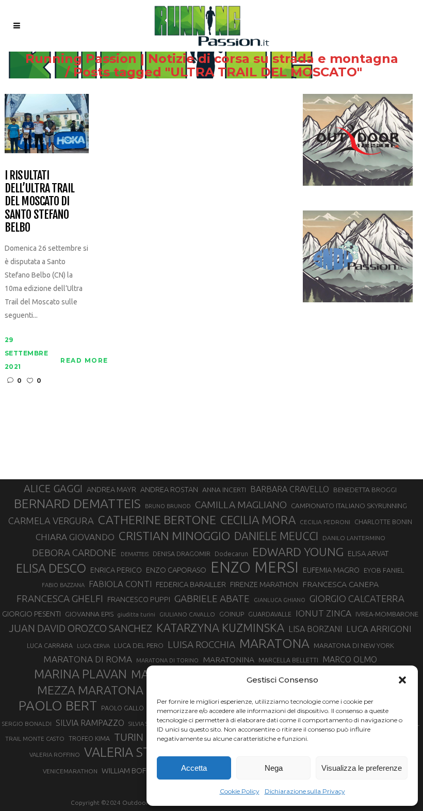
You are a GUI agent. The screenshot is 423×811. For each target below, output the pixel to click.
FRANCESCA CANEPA (340, 584)
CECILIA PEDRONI (325, 521)
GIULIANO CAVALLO (187, 614)
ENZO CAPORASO (176, 569)
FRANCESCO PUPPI (138, 599)
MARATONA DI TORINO (167, 660)
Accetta (194, 768)
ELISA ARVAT (368, 553)
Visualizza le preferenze (361, 768)
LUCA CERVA (93, 646)
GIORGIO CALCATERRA (357, 598)
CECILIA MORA (258, 519)
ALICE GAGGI (53, 488)
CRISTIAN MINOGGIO (174, 535)
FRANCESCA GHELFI (60, 598)
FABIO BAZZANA (63, 585)
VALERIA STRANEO (139, 752)
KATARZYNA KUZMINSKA (220, 627)
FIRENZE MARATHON (264, 584)
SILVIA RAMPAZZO (90, 722)
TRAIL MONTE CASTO (34, 738)
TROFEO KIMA (89, 738)
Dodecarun (231, 553)
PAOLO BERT (58, 705)
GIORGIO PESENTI (31, 613)
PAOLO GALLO (122, 707)
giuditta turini (136, 614)
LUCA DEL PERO (139, 645)
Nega (274, 768)
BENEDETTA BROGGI (365, 489)
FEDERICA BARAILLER (191, 584)
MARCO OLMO (349, 659)
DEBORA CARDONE (74, 552)
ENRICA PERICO (116, 570)
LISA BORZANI (315, 629)
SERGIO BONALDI (27, 723)
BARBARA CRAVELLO (289, 489)
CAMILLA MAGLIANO (241, 504)
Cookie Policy (239, 791)
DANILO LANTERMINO (353, 537)
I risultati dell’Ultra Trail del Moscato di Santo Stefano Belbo (39, 201)
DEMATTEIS (135, 554)
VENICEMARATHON (70, 771)
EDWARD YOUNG (298, 551)
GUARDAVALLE (269, 614)
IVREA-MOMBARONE (386, 614)
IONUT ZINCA (323, 613)
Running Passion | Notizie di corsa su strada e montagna (211, 59)
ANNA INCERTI (224, 489)
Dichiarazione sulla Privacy (305, 791)
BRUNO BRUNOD (168, 506)
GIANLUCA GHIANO (279, 600)
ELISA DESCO (51, 568)
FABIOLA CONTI (120, 584)
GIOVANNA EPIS (89, 614)
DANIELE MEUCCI (276, 536)
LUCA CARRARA (50, 645)
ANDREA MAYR (111, 489)
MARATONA (274, 643)
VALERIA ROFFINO (54, 754)
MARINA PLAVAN (80, 673)
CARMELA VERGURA (51, 520)
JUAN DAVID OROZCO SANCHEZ (80, 628)
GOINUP (231, 614)
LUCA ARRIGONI (379, 629)
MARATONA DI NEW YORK (354, 645)
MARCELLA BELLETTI (288, 659)
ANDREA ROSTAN (169, 489)
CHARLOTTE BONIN (383, 521)
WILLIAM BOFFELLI (132, 770)
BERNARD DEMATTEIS (77, 503)
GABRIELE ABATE (212, 598)
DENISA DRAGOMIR (181, 553)
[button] (402, 680)
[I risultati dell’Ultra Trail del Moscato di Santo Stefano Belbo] (47, 122)
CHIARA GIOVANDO (75, 537)
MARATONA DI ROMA (87, 659)
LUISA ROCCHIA (201, 644)
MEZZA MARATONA (90, 689)
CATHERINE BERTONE (157, 519)
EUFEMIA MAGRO (331, 569)
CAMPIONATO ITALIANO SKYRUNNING (349, 505)
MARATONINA (228, 659)
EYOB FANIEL (384, 570)
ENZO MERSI (254, 567)
